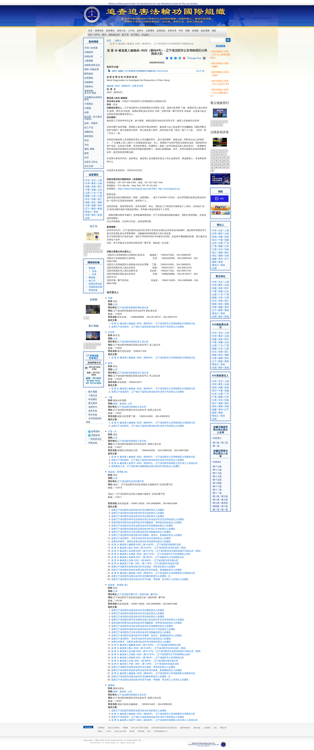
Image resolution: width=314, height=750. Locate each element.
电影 (214, 30)
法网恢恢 (101, 727)
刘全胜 (111, 332)
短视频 (195, 30)
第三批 (216, 442)
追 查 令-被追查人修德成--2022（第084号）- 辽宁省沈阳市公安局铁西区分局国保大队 (153, 323)
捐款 (222, 198)
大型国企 (88, 103)
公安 (115, 304)
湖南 (100, 202)
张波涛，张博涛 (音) (118, 471)
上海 (100, 180)
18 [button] (216, 160)
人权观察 (206, 727)
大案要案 (88, 60)
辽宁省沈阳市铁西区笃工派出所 (133, 341)
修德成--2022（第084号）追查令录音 (125, 85)
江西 (100, 195)
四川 (100, 186)
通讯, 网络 (89, 148)
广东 (93, 192)
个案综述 (92, 395)
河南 (93, 199)
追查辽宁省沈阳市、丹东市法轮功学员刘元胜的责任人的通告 (141, 538)
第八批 (216, 499)
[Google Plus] (194, 57)
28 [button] (216, 167)
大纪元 (108, 731)
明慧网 (125, 727)
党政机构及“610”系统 (90, 91)
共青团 (87, 107)
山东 (100, 189)
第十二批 (217, 489)
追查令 (140, 30)
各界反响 (92, 410)
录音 (181, 30)
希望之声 (223, 727)
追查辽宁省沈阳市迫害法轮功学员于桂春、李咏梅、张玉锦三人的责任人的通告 (150, 579)
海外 (93, 214)
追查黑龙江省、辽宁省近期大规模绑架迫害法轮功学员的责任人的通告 (145, 466)
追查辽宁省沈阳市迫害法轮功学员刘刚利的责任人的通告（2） (141, 575)
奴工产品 (88, 127)
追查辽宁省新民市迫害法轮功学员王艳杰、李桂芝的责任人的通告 (143, 566)
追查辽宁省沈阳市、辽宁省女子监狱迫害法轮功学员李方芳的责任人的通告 (147, 326)
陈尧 (110, 363)
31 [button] (228, 167)
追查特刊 (92, 406)
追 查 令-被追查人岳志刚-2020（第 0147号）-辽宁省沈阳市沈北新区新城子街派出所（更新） (156, 550)
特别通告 (92, 399)
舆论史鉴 (92, 414)
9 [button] (90, 248)
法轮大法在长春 (120, 731)
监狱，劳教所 (91, 123)
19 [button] (220, 160)
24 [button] (220, 164)
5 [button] (96, 244)
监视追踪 (161, 30)
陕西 (93, 208)
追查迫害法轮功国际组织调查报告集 (95, 286)
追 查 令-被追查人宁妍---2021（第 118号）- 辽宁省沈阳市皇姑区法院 (145, 563)
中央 (87, 180)
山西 (87, 192)
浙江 (100, 199)
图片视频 (92, 391)
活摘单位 (88, 86)
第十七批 (217, 472)
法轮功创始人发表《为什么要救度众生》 (219, 92)
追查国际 (95, 431)
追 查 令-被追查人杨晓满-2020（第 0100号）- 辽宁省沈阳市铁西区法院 (146, 544)
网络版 (92, 277)
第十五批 (217, 479)
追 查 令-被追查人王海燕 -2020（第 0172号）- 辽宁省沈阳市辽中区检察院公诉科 (150, 553)
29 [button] (220, 167)
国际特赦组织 (185, 727)
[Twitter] (180, 57)
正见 (215, 727)
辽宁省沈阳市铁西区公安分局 (132, 406)
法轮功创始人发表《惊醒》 (219, 64)
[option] (93, 235)
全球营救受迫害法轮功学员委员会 (164, 727)
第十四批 (217, 482)
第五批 (224, 502)
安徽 (93, 189)
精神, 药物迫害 (91, 69)
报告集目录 (114, 34)
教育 (86, 153)
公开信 (131, 30)
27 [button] (212, 167)
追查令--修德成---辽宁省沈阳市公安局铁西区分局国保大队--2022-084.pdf (140, 71)
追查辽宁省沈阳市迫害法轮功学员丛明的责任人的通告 (137, 516)
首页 (90, 30)
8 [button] (87, 248)
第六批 (216, 502)
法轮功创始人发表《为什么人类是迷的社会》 (220, 54)
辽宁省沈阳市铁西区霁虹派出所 (133, 307)
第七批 (224, 499)
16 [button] (101, 251)
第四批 (216, 506)
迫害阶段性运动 (92, 64)
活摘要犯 (88, 82)
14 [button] (93, 251)
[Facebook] (167, 57)
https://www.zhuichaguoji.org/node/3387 (137, 188)
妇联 (86, 112)
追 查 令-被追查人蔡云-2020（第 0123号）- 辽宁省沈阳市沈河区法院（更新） (149, 547)
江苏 (93, 195)
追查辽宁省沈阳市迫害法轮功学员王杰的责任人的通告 (137, 512)
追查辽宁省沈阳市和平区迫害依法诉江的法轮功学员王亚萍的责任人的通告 (147, 519)
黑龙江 (88, 211)
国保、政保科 (119, 403)
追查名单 (172, 30)
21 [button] (228, 160)
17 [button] (85, 254)
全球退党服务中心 (161, 731)
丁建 (110, 397)
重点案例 (92, 403)
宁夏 (87, 189)
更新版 (92, 267)
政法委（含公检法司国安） (93, 117)
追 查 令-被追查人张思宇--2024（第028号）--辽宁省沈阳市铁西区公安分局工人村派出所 (154, 463)
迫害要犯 (88, 77)
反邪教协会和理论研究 (93, 98)
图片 (104, 34)
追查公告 (121, 30)
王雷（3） (113, 431)
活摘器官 (88, 52)
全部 (87, 217)
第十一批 (217, 492)
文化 (86, 144)
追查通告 (110, 30)
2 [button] (87, 244)
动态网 (131, 731)
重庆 (93, 183)
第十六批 (217, 476)
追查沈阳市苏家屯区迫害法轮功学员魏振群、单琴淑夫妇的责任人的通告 (146, 522)
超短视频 (205, 30)
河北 (87, 199)
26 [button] (228, 164)
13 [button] (89, 251)
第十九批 (217, 466)
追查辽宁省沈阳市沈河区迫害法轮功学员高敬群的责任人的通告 (142, 525)
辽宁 (87, 208)
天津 (87, 183)
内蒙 (87, 186)
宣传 (86, 140)
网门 (149, 731)
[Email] (204, 57)
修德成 (111, 685)
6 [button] (99, 244)
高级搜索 (220, 46)
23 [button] (216, 164)
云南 (100, 183)
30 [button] (224, 167)
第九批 (224, 496)
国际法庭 (196, 727)
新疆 (87, 195)
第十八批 (217, 469)
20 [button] (224, 160)
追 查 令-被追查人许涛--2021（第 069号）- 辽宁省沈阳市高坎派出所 (144, 560)
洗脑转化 (88, 131)
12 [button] (85, 251)
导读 (94, 271)
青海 (100, 208)
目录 (94, 274)
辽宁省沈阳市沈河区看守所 (131, 481)
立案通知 (150, 30)
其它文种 (88, 166)
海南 (87, 202)
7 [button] (84, 248)
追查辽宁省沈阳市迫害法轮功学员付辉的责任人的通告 (137, 509)
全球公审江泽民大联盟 (139, 727)
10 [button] (94, 248)
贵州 (100, 205)
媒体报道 (88, 135)
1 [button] (84, 244)
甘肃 (87, 205)
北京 (93, 180)
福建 (93, 205)
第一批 (216, 445)
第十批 (216, 496)
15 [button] (97, 251)
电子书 (125, 34)
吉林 (93, 186)
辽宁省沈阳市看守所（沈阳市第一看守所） (138, 594)
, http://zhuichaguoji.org (168, 188)
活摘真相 (95, 435)
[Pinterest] (184, 57)
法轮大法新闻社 (114, 727)
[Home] (92, 14)
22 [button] (212, 164)
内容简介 (217, 437)
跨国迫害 (88, 56)
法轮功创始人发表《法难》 (219, 73)
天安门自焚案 (91, 47)
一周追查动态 (95, 438)
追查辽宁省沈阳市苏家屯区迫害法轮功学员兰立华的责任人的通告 (143, 528)
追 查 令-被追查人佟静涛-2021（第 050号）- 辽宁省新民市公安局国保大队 (147, 557)
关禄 (110, 297)
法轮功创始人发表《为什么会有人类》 (220, 82)
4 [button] (93, 244)
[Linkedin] (175, 57)
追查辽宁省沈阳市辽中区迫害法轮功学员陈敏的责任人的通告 (141, 531)
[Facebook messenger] (171, 57)
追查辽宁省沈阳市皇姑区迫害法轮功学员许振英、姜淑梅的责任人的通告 (146, 569)
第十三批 (217, 486)
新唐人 (100, 731)
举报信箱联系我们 (94, 357)
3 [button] (90, 244)
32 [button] (212, 170)
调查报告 (99, 30)
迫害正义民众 (91, 161)
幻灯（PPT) (94, 34)
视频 (187, 30)
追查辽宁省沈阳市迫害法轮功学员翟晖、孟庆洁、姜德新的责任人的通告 (146, 534)
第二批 (224, 442)
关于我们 (135, 34)
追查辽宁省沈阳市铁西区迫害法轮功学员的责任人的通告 (138, 710)
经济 (86, 157)
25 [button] (224, 164)
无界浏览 (140, 731)
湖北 (93, 202)
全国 (87, 214)
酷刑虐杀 (88, 73)
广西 (100, 192)
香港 (96, 211)
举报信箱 (92, 442)
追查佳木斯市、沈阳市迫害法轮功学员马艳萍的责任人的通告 (141, 541)
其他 (100, 214)
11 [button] (98, 248)
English (145, 34)
